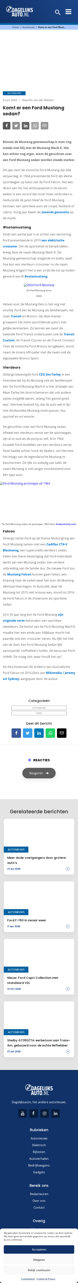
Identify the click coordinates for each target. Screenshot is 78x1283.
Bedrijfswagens (39, 1165)
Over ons (39, 1201)
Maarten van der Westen (38, 100)
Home (15, 27)
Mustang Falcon (19, 574)
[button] (58, 12)
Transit (16, 316)
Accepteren (39, 1249)
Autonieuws (28, 27)
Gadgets (39, 1172)
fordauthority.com (66, 524)
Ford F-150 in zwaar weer (26, 920)
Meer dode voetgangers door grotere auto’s (36, 860)
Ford (39, 713)
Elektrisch (39, 1145)
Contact (39, 1207)
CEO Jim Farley (50, 374)
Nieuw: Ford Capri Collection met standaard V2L (32, 980)
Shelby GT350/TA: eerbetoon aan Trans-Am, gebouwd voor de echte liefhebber (38, 1042)
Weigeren (39, 1259)
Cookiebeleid (28, 1278)
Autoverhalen (39, 1159)
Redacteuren (39, 1194)
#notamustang (36, 276)
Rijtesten (39, 1152)
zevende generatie (55, 212)
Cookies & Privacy (46, 1278)
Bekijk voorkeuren (39, 1270)
